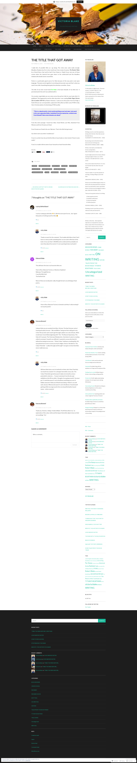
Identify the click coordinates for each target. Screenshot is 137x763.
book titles (56, 165)
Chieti (91, 560)
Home (34, 46)
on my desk (100, 566)
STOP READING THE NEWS (92, 300)
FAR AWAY (37, 161)
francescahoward (41, 321)
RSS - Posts (88, 426)
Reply (37, 223)
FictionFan (90, 447)
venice (102, 581)
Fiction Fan (88, 378)
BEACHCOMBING (90, 540)
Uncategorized (93, 271)
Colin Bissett (88, 360)
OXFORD (102, 260)
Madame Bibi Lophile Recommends (94, 399)
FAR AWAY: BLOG (37, 49)
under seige (55, 172)
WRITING (89, 276)
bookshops (100, 460)
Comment (74, 444)
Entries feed (34, 743)
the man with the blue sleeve (95, 576)
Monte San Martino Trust (91, 352)
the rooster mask (38, 172)
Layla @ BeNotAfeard (42, 206)
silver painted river (89, 393)
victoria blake (68, 21)
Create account (35, 735)
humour (88, 465)
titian (94, 473)
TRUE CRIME (58, 49)
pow (92, 568)
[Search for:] (95, 237)
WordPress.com (35, 751)
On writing (96, 465)
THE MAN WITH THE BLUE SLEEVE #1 (95, 536)
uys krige (63, 172)
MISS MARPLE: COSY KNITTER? (93, 524)
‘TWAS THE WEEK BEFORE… (95, 445)
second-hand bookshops (99, 468)
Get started (80, 1)
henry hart (73, 165)
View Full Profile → (90, 100)
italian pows (36, 169)
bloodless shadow (45, 165)
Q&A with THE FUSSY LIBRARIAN (93, 544)
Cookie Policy (27, 760)
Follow (88, 325)
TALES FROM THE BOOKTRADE (92, 49)
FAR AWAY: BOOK (89, 46)
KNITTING (92, 254)
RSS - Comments (89, 430)
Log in (32, 739)
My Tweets (88, 607)
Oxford (99, 465)
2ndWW (35, 165)
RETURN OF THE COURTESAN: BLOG (72, 46)
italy (92, 465)
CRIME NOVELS (48, 49)
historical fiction (99, 462)
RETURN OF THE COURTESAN (53, 46)
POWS (102, 465)
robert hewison (47, 169)
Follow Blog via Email (91, 309)
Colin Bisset (91, 441)
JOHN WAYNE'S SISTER (91, 532)
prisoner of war (101, 568)
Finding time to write (90, 372)
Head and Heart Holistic (91, 346)
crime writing (100, 560)
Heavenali (87, 366)
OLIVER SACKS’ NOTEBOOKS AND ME (69, 187)
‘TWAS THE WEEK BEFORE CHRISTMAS (41, 631)
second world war (60, 169)
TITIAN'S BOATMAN (93, 581)
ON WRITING (67, 49)
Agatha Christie (88, 460)
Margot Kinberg (89, 407)
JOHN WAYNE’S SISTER (91, 292)
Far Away (64, 165)
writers (87, 480)
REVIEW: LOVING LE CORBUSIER (93, 514)
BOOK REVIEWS (77, 49)
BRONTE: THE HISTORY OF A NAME (94, 304)
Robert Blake (89, 468)
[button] (92, 119)
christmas (94, 560)
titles (47, 172)
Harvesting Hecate (90, 386)
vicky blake (44, 230)
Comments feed (35, 747)
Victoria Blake (49, 63)
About (41, 46)
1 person (47, 247)
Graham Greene (95, 563)
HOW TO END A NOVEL (91, 296)
